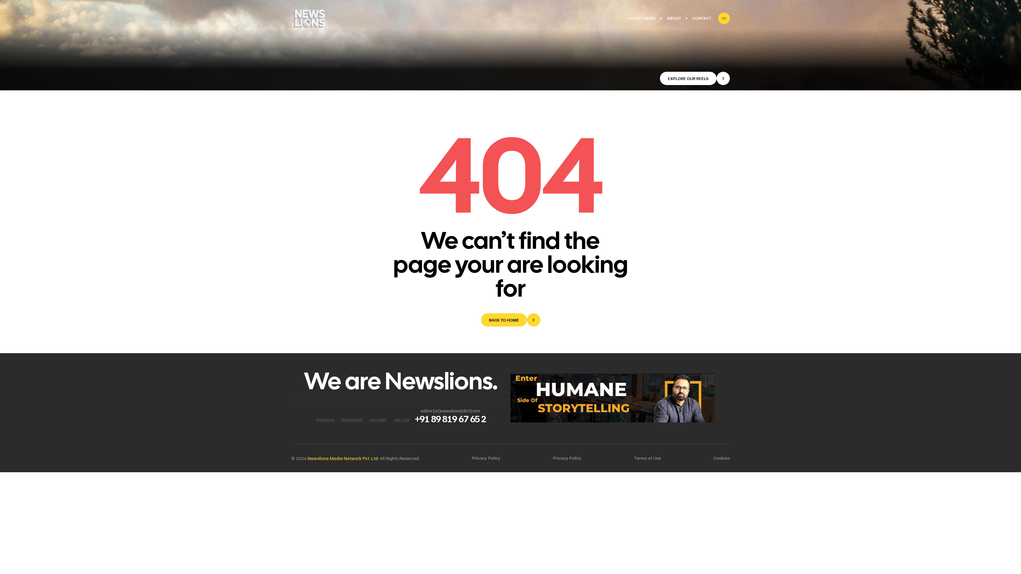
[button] (695, 78)
